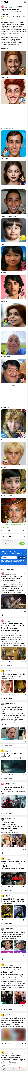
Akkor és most (8, 703)
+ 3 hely (8, 858)
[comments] (6, 531)
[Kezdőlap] (7, 2)
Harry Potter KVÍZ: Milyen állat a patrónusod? (12, 755)
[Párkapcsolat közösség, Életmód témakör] (2, 819)
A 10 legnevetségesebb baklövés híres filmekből (12, 788)
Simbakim (7, 896)
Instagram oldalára (19, 46)
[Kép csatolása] (3, 543)
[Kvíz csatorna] (2, 671)
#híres (2, 524)
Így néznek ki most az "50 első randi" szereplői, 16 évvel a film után (12, 709)
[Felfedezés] (8, 1068)
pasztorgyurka (8, 574)
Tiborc (6, 621)
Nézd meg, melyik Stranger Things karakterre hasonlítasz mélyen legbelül (13, 864)
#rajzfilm (8, 527)
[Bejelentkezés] (24, 2)
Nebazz (6, 7)
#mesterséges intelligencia (18, 524)
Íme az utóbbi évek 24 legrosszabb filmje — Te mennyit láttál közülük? (13, 900)
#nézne (3, 527)
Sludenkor (7, 704)
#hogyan (7, 524)
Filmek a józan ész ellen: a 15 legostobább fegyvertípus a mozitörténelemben (11, 579)
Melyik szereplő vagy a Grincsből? (13, 674)
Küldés (22, 543)
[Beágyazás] (9, 695)
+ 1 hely (13, 5)
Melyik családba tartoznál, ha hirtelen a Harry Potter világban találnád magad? (12, 970)
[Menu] (24, 6)
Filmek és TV (8, 6)
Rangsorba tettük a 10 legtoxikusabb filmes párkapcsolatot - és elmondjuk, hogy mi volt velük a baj (11, 825)
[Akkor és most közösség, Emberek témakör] (2, 704)
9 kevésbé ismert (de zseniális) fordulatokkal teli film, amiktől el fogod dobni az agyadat (12, 626)
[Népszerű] (3, 1068)
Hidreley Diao (4, 21)
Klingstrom (7, 1053)
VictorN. (6, 751)
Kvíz (6, 670)
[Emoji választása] (6, 543)
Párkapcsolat (8, 818)
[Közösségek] (23, 1068)
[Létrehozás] (13, 1068)
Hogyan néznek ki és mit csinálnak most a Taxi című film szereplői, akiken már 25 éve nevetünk (13, 934)
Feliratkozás (19, 6)
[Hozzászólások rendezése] (25, 536)
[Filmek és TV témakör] (2, 6)
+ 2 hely (8, 670)
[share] (12, 530)
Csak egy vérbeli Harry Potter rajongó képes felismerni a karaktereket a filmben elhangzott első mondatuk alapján (13, 1059)
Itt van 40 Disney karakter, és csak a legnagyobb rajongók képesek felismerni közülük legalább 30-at (13, 1020)
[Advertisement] (13, 116)
